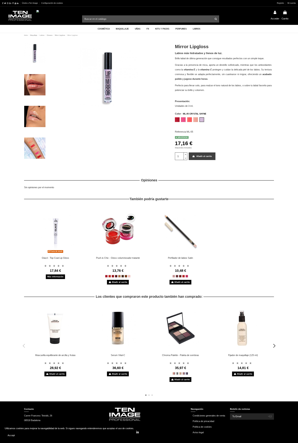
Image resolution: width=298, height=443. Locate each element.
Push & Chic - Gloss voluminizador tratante (118, 258)
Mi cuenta (291, 3)
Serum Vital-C (118, 355)
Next (274, 345)
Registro (280, 3)
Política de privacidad (203, 421)
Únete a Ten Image (30, 3)
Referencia (180, 131)
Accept (11, 435)
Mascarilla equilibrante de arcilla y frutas (55, 355)
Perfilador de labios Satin (180, 258)
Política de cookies (202, 426)
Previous (24, 345)
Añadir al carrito (204, 156)
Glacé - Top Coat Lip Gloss (55, 258)
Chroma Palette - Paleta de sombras (180, 355)
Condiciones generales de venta (209, 415)
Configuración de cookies (52, 3)
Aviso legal (198, 432)
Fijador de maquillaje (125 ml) (243, 355)
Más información (55, 276)
